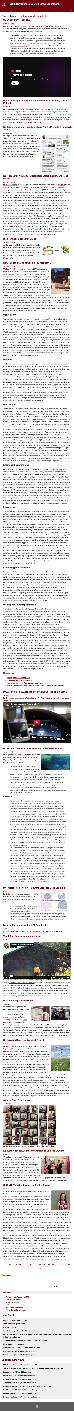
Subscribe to (8, 1276)
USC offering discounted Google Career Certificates (22, 1365)
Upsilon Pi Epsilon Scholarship (51, 931)
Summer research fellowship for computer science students (25, 1341)
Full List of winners (62, 1035)
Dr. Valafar (7, 248)
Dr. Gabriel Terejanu (10, 185)
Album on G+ (34, 1146)
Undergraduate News (13, 1360)
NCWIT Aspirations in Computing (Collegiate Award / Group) (29, 686)
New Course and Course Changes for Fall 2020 (20, 1393)
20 (49, 1265)
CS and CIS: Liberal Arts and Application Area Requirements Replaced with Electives (33, 1368)
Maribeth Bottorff (9, 269)
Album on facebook (48, 1146)
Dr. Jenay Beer (8, 109)
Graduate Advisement (13, 1300)
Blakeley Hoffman (42, 1027)
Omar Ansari (24, 1009)
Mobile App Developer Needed (14, 1324)
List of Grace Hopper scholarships (19, 680)
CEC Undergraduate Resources (17, 1310)
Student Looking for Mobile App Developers (19, 1355)
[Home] (4, 4)
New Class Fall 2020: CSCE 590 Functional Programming (23, 1390)
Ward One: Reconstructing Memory (22, 983)
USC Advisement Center (14, 1307)
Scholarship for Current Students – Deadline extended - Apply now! (27, 1386)
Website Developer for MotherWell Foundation (20, 1331)
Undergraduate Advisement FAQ (17, 1297)
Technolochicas (58, 686)
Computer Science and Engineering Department (34, 4)
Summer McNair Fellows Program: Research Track (21, 1348)
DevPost (19, 683)
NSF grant (61, 185)
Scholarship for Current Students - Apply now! (19, 1379)
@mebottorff (40, 666)
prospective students (36, 16)
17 (35, 1265)
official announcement (33, 122)
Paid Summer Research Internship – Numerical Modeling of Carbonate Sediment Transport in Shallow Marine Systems (37, 1336)
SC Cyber (49, 26)
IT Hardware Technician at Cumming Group (18, 1351)
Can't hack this (32, 26)
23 (62, 1265)
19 (44, 1265)
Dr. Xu (5, 698)
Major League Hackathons (33, 683)
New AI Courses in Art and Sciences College (19, 1376)
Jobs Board (8, 1315)
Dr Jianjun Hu (8, 894)
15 (27, 1265)
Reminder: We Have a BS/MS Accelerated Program (21, 1397)
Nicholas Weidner (47, 1025)
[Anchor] (2, 20)
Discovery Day (8, 1009)
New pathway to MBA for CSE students (17, 1372)
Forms (8, 1305)
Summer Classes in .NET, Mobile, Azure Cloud (19, 1383)
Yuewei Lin (28, 1157)
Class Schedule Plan (13, 1302)
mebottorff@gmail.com (58, 666)
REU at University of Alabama (13, 1344)
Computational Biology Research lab (19, 245)
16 (31, 1265)
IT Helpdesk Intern (9, 1327)
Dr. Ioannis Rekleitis (22, 755)
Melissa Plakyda (20, 931)
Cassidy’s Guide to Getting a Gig (18, 678)
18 (40, 1265)
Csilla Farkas (14, 35)
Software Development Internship (15, 1320)
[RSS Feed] (37, 1406)
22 (58, 1265)
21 (53, 1265)
